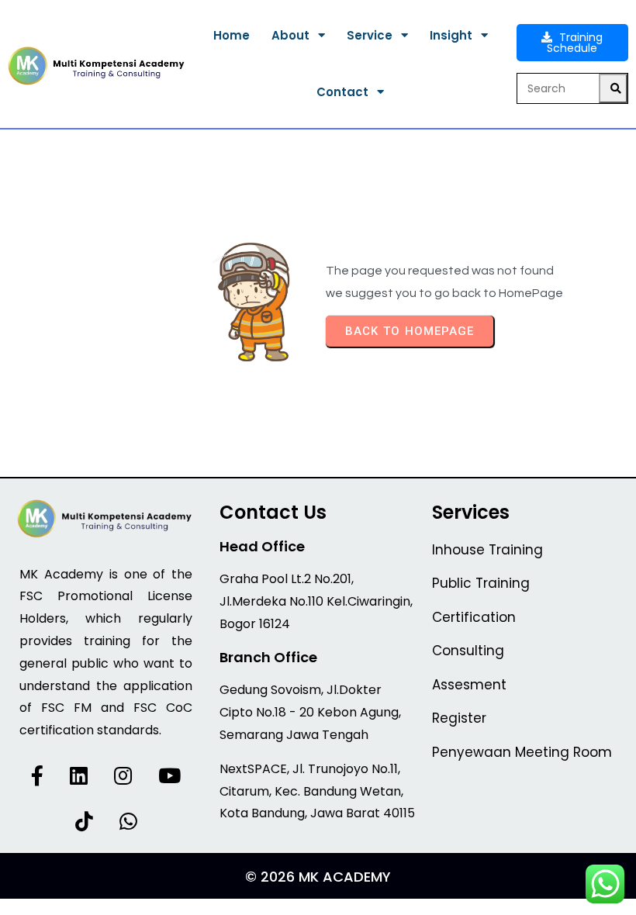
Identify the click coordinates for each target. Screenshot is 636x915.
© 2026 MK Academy (318, 876)
